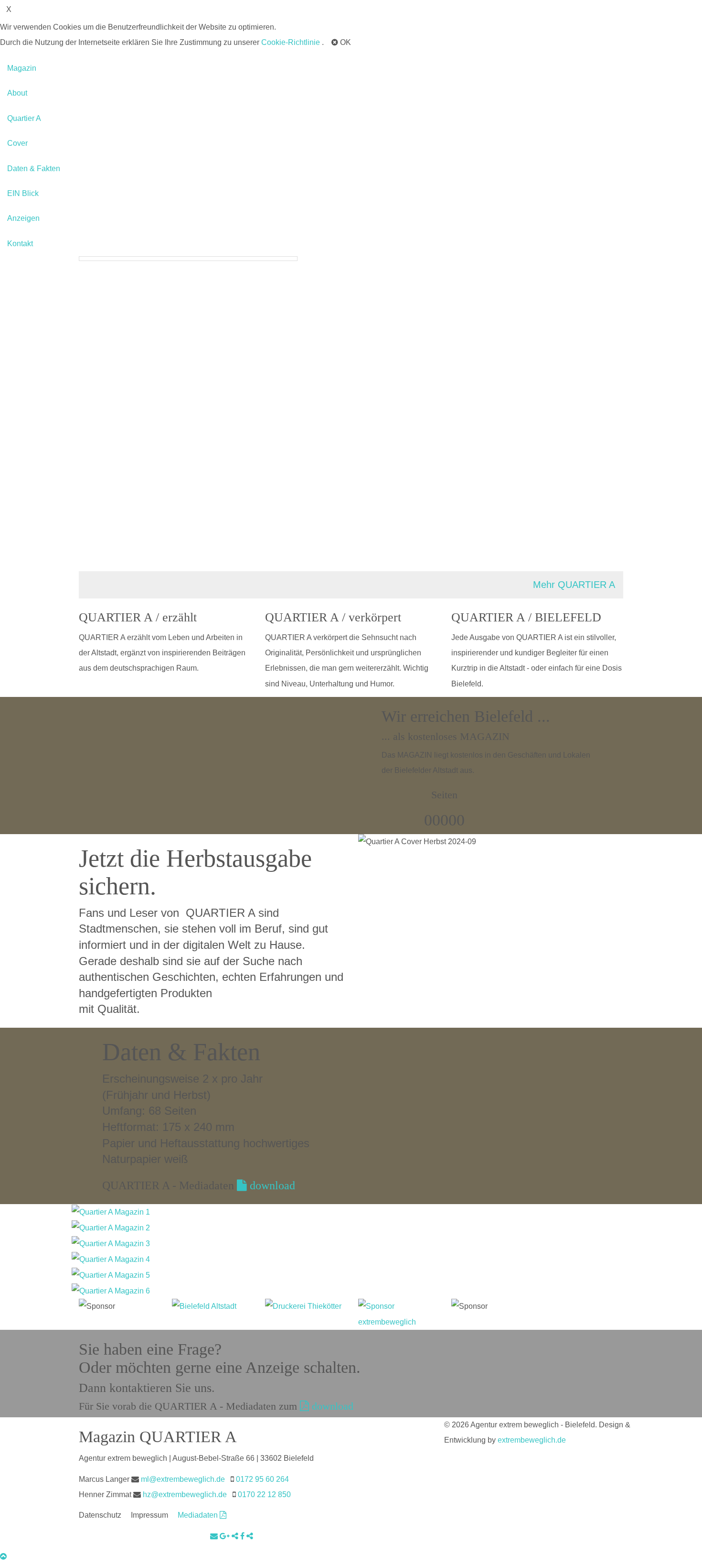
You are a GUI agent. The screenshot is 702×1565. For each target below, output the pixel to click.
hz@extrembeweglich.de (185, 1494)
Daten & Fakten (33, 168)
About (17, 93)
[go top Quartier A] (3, 1557)
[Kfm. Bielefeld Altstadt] (211, 1306)
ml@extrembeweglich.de (183, 1479)
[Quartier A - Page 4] (111, 1259)
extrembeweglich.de (532, 1440)
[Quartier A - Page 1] (111, 1211)
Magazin (21, 68)
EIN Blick (23, 193)
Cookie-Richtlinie (290, 42)
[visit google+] (226, 1536)
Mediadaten (199, 1515)
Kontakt (20, 243)
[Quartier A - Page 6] (111, 1290)
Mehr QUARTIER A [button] (574, 584)
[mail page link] (215, 1536)
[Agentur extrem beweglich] (397, 1314)
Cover (17, 143)
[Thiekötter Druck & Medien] (304, 1306)
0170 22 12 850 (264, 1494)
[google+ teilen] (236, 1536)
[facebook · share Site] (249, 1536)
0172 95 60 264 (262, 1479)
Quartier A (24, 118)
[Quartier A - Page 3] (111, 1243)
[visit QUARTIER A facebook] (243, 1536)
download (271, 1185)
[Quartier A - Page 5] (111, 1275)
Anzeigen (23, 218)
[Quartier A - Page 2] (111, 1227)
